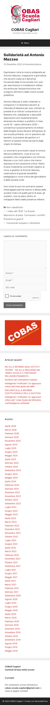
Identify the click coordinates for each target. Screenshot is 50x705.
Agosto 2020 (11, 599)
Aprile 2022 (10, 548)
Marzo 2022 (11, 551)
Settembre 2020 (13, 595)
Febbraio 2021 (12, 588)
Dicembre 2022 (12, 529)
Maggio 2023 (11, 514)
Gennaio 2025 (12, 463)
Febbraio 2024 (12, 485)
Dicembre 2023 (12, 492)
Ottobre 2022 (11, 536)
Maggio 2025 (11, 455)
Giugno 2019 (11, 647)
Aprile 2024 (10, 481)
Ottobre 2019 (11, 636)
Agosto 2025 (11, 444)
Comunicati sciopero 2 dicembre (23, 223)
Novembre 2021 (12, 559)
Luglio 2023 (10, 507)
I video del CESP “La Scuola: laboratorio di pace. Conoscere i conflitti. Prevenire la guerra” (25, 215)
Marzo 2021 (10, 584)
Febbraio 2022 (12, 555)
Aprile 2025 (10, 459)
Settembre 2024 (13, 470)
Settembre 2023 (13, 503)
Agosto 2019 (11, 643)
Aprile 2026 (10, 426)
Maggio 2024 (11, 477)
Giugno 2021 (11, 573)
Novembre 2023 (13, 496)
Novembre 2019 (13, 632)
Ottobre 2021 (11, 562)
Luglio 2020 (10, 603)
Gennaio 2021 (11, 592)
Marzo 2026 (11, 430)
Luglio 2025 (10, 448)
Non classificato (15, 207)
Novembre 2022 (13, 533)
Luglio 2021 (10, 570)
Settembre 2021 (13, 566)
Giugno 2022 (11, 544)
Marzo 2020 (11, 617)
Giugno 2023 (11, 511)
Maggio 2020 (11, 610)
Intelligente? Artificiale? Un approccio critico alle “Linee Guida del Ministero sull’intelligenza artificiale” (23, 400)
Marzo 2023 (11, 522)
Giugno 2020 (11, 606)
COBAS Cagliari (25, 29)
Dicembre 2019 (12, 629)
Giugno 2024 (11, 474)
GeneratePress (41, 701)
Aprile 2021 (10, 581)
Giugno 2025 (11, 452)
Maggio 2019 (11, 651)
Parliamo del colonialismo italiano (21, 380)
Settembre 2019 (13, 640)
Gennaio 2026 (12, 437)
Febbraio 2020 (12, 621)
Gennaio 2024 (12, 489)
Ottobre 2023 (11, 500)
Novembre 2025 (13, 441)
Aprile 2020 (10, 614)
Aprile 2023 (10, 518)
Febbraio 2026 (12, 433)
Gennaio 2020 (12, 625)
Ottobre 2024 (11, 466)
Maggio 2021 (11, 577)
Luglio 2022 (10, 540)
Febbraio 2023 (12, 525)
